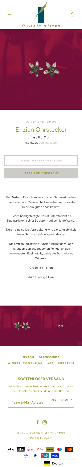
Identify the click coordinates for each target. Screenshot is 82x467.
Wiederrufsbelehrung (25, 363)
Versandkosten (48, 142)
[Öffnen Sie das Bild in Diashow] (41, 69)
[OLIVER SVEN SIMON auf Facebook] (38, 422)
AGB (50, 363)
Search (28, 357)
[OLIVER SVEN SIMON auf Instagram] (44, 422)
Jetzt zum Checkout (41, 173)
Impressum (66, 363)
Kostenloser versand (41, 379)
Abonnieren (60, 400)
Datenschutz (49, 357)
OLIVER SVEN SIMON (53, 433)
